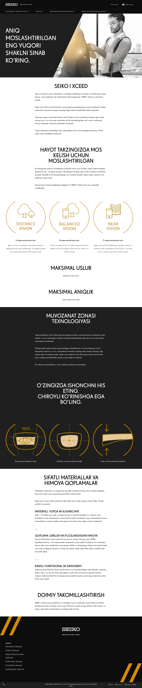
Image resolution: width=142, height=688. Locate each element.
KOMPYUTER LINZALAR (14, 661)
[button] (17, 11)
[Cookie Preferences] (4, 684)
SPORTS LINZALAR (12, 650)
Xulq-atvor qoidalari (130, 684)
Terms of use (119, 684)
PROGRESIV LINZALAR (14, 647)
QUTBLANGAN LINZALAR (15, 669)
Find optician (114, 4)
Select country (129, 4)
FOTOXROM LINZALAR (14, 665)
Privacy (110, 684)
